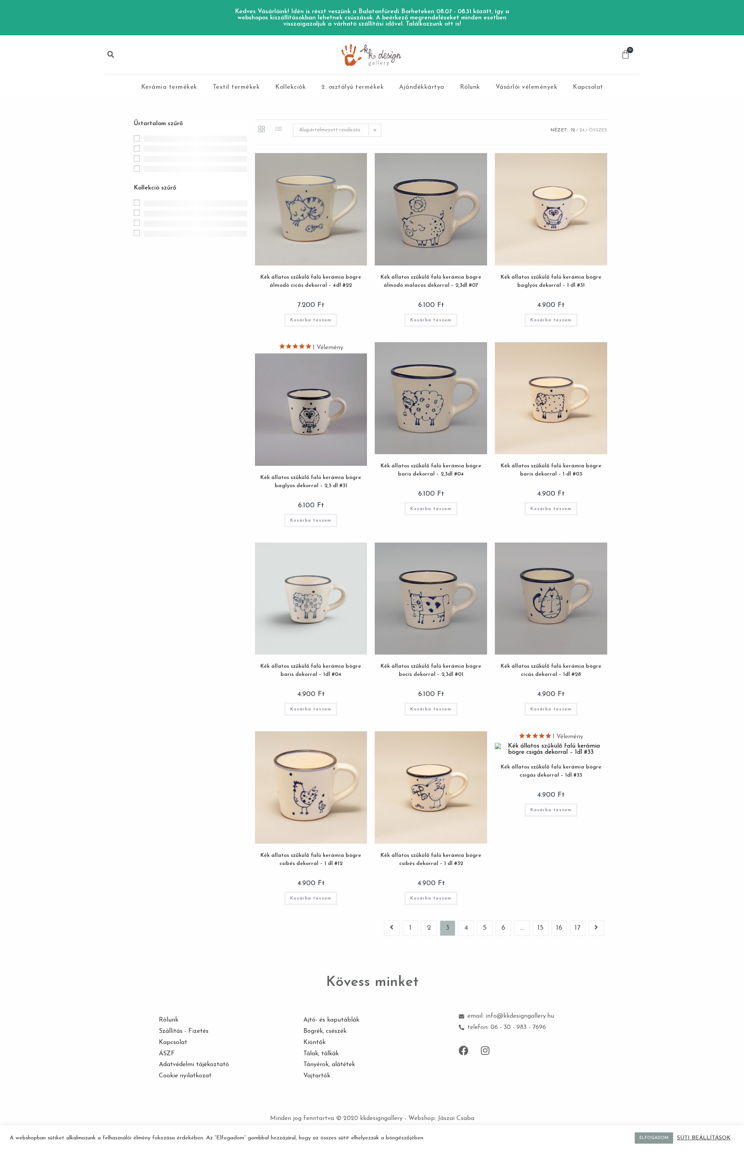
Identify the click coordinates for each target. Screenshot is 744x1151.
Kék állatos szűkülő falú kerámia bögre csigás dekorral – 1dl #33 (551, 771)
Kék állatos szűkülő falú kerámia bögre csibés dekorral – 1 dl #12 (310, 860)
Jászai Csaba (456, 1118)
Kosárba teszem (310, 320)
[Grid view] (261, 130)
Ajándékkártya (421, 87)
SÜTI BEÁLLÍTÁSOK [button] (703, 1138)
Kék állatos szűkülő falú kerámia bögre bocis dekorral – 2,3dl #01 (431, 670)
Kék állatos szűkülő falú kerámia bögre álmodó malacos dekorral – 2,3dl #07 (431, 281)
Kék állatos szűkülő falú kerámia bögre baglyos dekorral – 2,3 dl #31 (310, 482)
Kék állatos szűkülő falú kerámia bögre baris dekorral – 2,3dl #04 (431, 470)
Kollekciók (290, 87)
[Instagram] (485, 1050)
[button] (111, 54)
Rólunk (470, 87)
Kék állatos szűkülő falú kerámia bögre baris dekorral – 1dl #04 (310, 670)
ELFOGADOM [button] (653, 1138)
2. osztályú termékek (352, 87)
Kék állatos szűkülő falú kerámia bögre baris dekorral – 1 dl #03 (551, 470)
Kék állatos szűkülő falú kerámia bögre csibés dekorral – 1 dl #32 (431, 860)
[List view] (278, 130)
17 (577, 928)
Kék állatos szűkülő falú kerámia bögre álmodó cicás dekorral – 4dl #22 (310, 281)
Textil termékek (236, 87)
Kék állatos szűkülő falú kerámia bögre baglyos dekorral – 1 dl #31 (551, 281)
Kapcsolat (588, 87)
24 (581, 130)
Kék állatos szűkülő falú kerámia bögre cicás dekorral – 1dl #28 (551, 670)
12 (573, 130)
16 (559, 928)
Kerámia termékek (169, 87)
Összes (598, 130)
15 (540, 928)
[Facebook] (464, 1050)
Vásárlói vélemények (527, 87)
